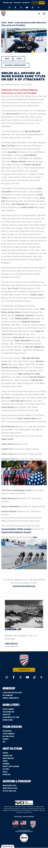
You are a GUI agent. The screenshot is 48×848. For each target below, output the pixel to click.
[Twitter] (21, 7)
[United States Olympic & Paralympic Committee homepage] (24, 826)
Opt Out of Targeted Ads (9, 791)
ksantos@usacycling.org (24, 586)
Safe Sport (17, 2)
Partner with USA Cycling (10, 788)
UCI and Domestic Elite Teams (11, 717)
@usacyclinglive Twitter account (16, 529)
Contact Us (24, 670)
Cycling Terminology (9, 734)
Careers (5, 772)
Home (3, 22)
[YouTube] (27, 7)
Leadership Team (7, 756)
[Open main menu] (44, 13)
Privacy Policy (18, 816)
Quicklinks (25, 2)
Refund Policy (7, 774)
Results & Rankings (8, 709)
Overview (5, 753)
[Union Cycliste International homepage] (24, 803)
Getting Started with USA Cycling (12, 693)
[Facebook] (15, 7)
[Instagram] (9, 7)
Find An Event (6, 714)
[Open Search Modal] (39, 13)
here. (35, 537)
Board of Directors (8, 758)
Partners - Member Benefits (11, 698)
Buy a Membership (8, 695)
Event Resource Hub (8, 712)
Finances (5, 761)
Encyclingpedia (7, 731)
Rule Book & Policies (8, 736)
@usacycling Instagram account (16, 532)
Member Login (8, 2)
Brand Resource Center (9, 785)
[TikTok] (33, 7)
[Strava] (38, 7)
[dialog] (7, 846)
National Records (8, 720)
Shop (35, 2)
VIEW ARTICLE (11, 643)
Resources (6, 739)
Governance (6, 764)
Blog (4, 742)
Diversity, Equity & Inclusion (11, 766)
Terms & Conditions (28, 816)
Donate (42, 2)
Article (10, 22)
